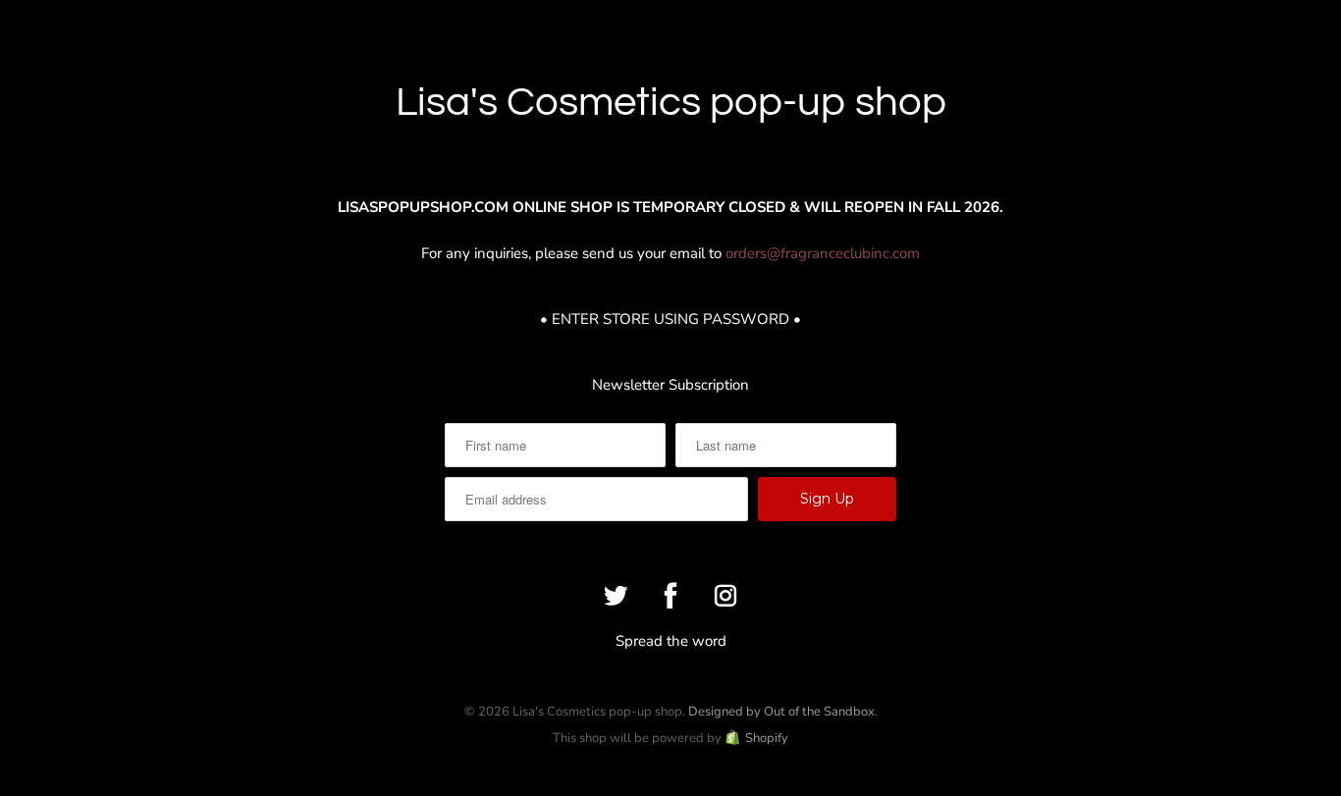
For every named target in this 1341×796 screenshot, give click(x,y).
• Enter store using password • (670, 319)
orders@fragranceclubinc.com (822, 253)
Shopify (766, 738)
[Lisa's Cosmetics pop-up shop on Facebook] (670, 595)
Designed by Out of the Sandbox (781, 711)
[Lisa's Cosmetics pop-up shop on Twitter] (615, 595)
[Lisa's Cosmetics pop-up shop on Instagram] (725, 595)
